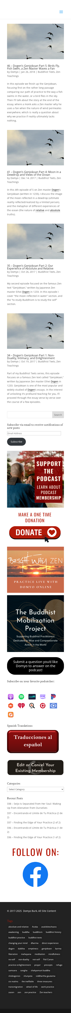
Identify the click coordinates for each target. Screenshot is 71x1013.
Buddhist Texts (46, 71)
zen (19, 992)
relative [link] (40, 210)
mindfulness (54, 954)
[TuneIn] (33, 696)
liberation (13, 954)
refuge (59, 964)
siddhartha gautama (45, 975)
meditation (40, 954)
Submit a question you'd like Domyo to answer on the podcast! (35, 665)
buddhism (37, 932)
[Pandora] (55, 696)
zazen (11, 992)
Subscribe (16, 441)
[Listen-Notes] (33, 705)
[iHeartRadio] (23, 705)
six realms (13, 981)
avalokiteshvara (49, 926)
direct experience (50, 943)
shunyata (28, 975)
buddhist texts (35, 937)
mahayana (26, 954)
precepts (48, 964)
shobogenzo (14, 975)
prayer (37, 964)
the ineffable (28, 981)
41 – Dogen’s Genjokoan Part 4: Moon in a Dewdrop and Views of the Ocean (34, 173)
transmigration (15, 986)
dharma (34, 943)
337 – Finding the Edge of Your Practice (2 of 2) (33, 822)
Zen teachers (46, 992)
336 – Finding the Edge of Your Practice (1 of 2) (33, 837)
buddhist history (53, 932)
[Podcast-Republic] (55, 705)
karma (58, 948)
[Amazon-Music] (44, 696)
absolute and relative (18, 926)
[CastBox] (12, 705)
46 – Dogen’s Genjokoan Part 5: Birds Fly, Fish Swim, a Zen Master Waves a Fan (33, 67)
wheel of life (32, 986)
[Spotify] (23, 696)
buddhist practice (16, 937)
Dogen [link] (55, 189)
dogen (11, 948)
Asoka (35, 926)
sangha (23, 970)
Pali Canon (48, 959)
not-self (36, 959)
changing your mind (17, 943)
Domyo (14, 71)
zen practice (30, 992)
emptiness (33, 948)
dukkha (21, 948)
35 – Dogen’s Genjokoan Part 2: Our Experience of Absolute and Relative (30, 267)
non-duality (23, 959)
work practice (47, 986)
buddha (25, 932)
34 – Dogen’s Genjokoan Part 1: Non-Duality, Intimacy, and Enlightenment (31, 356)
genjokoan (47, 948)
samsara (12, 970)
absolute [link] (55, 210)
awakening (13, 932)
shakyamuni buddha (40, 970)
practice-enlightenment (19, 964)
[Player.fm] (44, 705)
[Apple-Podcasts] (12, 696)
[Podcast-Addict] (12, 714)
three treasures (44, 981)
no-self (11, 959)
